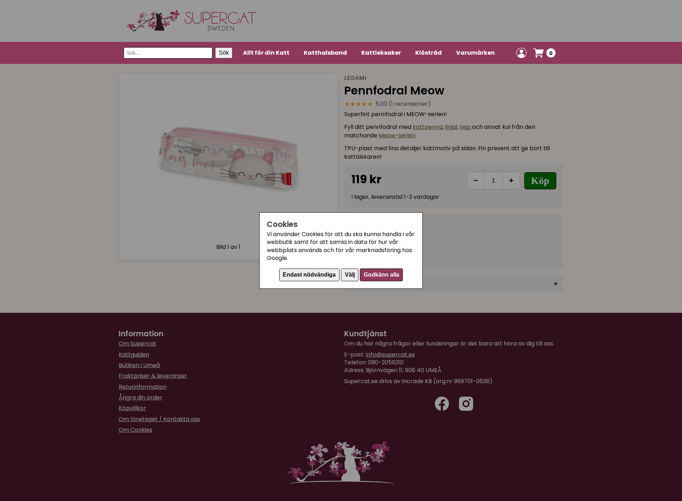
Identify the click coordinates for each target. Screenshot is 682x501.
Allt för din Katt (266, 52)
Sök (224, 53)
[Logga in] (521, 53)
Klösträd (428, 52)
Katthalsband (325, 52)
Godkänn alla (381, 275)
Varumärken (475, 52)
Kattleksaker (381, 52)
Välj (350, 275)
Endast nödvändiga (309, 275)
